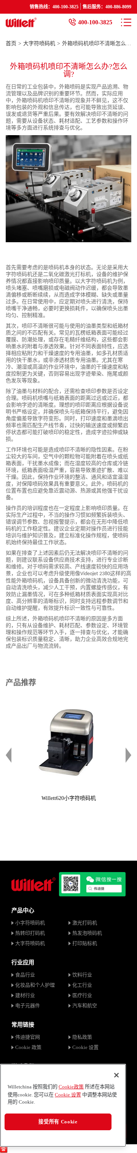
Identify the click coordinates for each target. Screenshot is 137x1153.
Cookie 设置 (85, 1047)
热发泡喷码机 (87, 933)
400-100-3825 (95, 22)
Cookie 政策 (28, 1047)
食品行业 (25, 975)
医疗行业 (82, 995)
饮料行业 (82, 975)
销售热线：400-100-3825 (54, 6)
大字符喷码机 (39, 43)
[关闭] (116, 1075)
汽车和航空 (84, 1005)
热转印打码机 (30, 933)
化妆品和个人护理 (35, 985)
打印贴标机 (84, 943)
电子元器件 (27, 1005)
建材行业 (25, 995)
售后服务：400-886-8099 (107, 6)
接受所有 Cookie (57, 1122)
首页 (11, 43)
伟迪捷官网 (27, 1037)
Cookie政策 (71, 1087)
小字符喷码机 (30, 923)
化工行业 (82, 985)
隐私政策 (82, 1037)
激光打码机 (84, 923)
